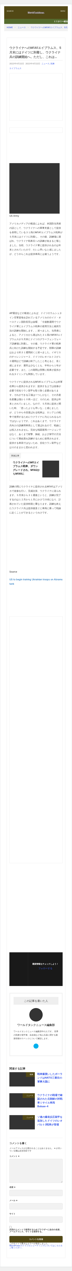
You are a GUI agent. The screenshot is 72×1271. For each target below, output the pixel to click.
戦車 (53, 63)
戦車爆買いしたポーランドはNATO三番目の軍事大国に (49, 1077)
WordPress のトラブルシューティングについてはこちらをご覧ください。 (36, 1246)
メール (13, 1200)
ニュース (22, 27)
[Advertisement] (36, 97)
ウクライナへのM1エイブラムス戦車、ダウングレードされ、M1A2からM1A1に (26, 468)
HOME (10, 27)
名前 (12, 1187)
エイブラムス (15, 68)
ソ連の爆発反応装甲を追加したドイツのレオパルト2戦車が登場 (49, 1120)
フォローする (45, 968)
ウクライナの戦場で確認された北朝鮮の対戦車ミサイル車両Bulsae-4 (49, 1100)
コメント (14, 1156)
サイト (12, 1214)
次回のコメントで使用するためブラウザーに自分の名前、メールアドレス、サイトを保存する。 (35, 1231)
